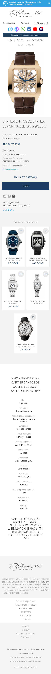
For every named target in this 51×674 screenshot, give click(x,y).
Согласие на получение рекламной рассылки (25, 661)
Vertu (20, 40)
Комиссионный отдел (25, 604)
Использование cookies (25, 653)
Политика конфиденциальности (17, 649)
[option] (25, 83)
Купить (25, 186)
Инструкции (25, 615)
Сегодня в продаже (25, 601)
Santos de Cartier (30, 134)
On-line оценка (9, 23)
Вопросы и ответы (25, 633)
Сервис (29, 44)
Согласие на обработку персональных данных (25, 657)
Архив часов (25, 608)
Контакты (25, 23)
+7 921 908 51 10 (41, 23)
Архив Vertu (25, 612)
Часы (11, 40)
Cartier (20, 134)
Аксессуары (35, 40)
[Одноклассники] (9, 196)
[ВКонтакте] (4, 196)
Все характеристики (10, 169)
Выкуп (21, 44)
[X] (13, 196)
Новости (25, 619)
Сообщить (8, 210)
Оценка (25, 630)
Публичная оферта (37, 649)
